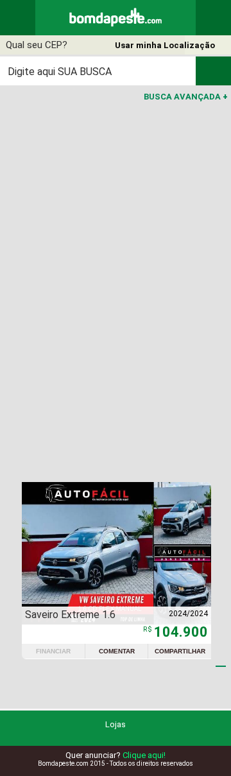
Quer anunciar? (115, 755)
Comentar (117, 651)
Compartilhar (180, 651)
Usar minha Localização (165, 45)
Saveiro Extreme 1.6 (70, 614)
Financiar (53, 651)
